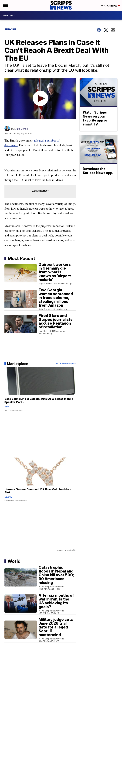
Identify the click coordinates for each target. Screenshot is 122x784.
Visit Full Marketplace (65, 364)
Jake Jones (21, 128)
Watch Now (109, 5)
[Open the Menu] (5, 5)
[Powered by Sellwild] (71, 550)
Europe (10, 29)
